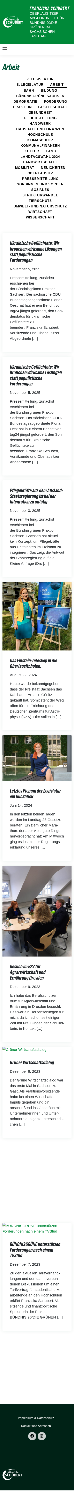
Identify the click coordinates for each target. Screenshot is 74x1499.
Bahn (29, 90)
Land (51, 151)
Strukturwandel (40, 195)
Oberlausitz (40, 173)
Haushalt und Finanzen (40, 129)
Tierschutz (40, 201)
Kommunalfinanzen (40, 145)
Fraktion (22, 107)
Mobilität (24, 167)
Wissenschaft (40, 217)
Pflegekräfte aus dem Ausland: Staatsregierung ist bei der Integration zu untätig (36, 496)
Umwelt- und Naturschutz (40, 206)
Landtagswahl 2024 (40, 156)
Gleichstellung (40, 118)
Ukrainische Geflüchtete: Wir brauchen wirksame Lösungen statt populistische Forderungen (36, 252)
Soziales (40, 190)
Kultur (31, 151)
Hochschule (40, 134)
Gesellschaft (52, 107)
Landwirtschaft (40, 162)
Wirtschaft (40, 212)
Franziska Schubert (49, 8)
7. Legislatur (40, 79)
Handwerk (40, 123)
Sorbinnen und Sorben (40, 184)
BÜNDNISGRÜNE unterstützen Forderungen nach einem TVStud (35, 1250)
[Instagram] (42, 1436)
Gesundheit (40, 112)
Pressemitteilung (40, 178)
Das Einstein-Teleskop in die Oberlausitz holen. (33, 663)
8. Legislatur (30, 84)
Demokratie (25, 101)
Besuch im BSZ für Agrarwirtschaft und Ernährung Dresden (28, 972)
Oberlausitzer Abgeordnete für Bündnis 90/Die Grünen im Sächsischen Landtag (47, 25)
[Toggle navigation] (4, 49)
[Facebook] (32, 1436)
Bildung (49, 90)
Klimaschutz (40, 140)
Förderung (55, 101)
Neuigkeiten (53, 167)
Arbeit (57, 84)
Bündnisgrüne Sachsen (40, 96)
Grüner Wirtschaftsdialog (32, 1062)
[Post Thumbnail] (37, 616)
